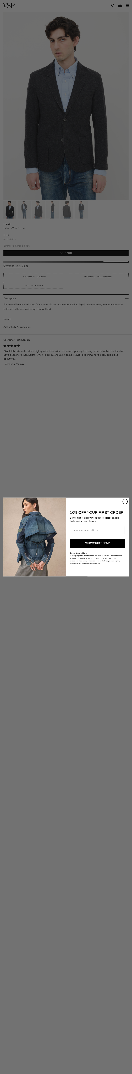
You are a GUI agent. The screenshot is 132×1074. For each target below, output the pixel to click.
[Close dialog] (125, 501)
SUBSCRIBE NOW (97, 543)
